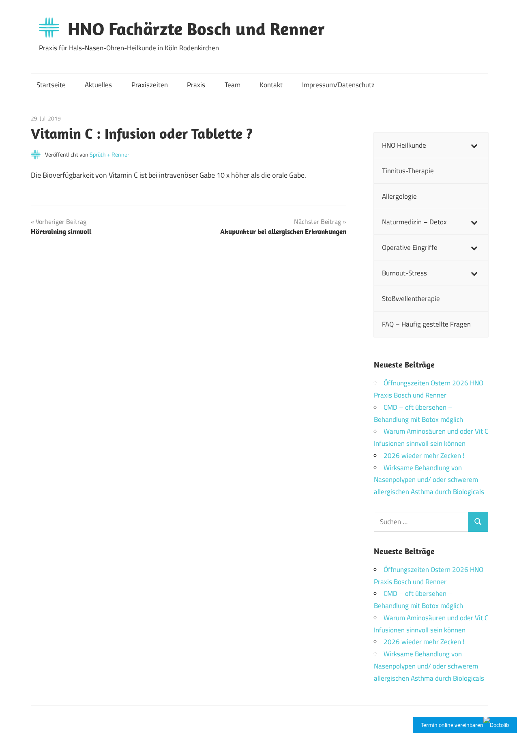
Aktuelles (98, 85)
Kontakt (271, 85)
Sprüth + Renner (109, 154)
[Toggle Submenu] (474, 145)
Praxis (196, 85)
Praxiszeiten (149, 85)
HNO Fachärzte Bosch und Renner (196, 29)
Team (232, 85)
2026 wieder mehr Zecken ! (424, 455)
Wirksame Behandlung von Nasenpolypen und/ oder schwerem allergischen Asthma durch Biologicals (429, 479)
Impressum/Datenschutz (338, 85)
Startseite (51, 85)
